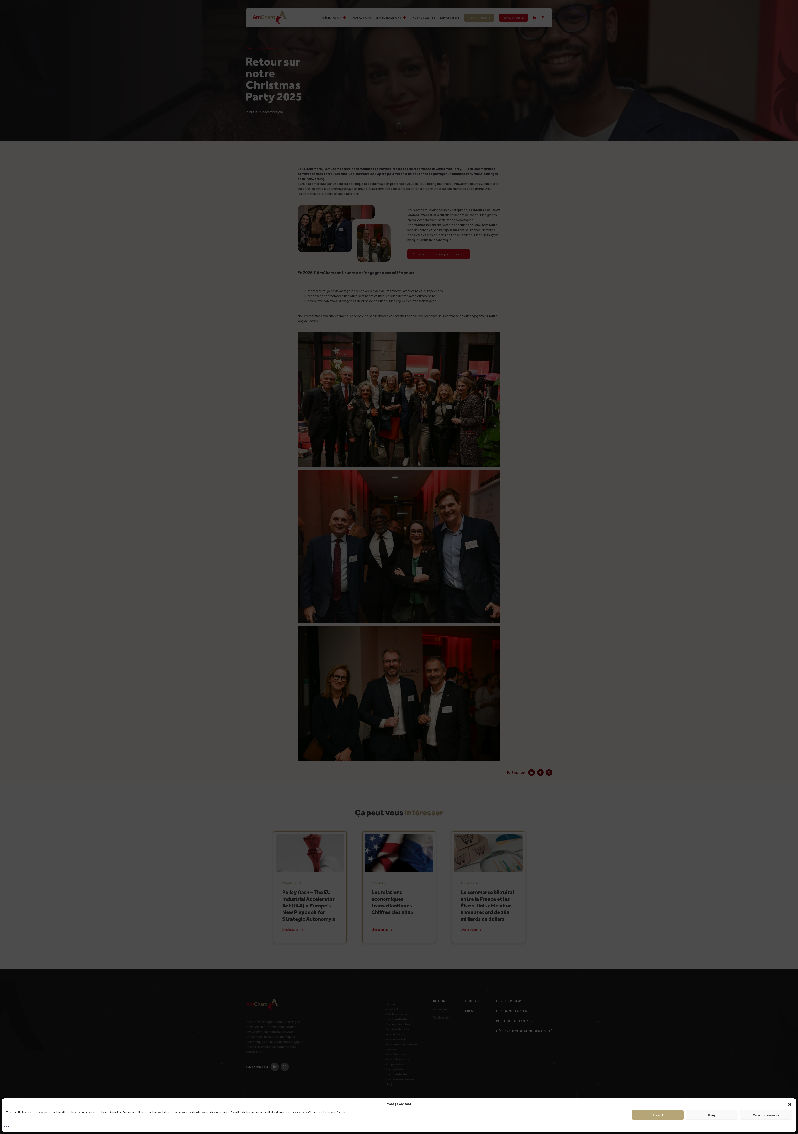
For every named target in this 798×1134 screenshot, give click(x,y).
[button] (790, 1104)
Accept (658, 1115)
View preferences (766, 1115)
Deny (712, 1115)
